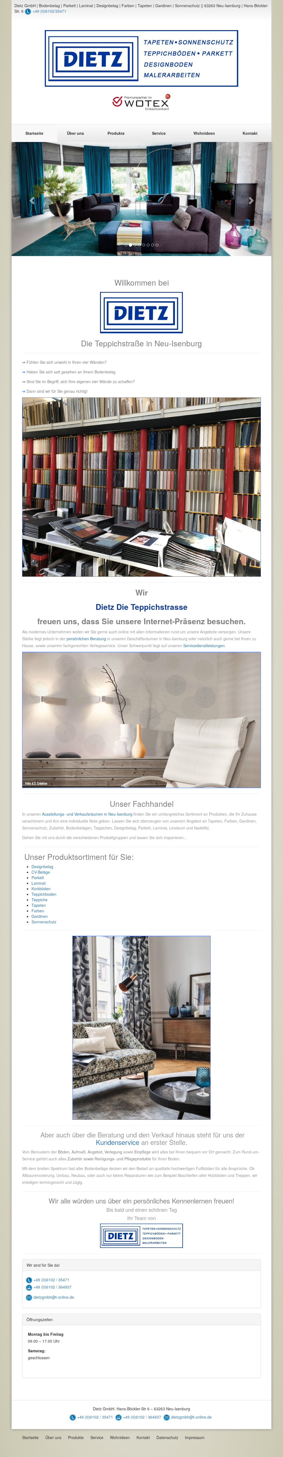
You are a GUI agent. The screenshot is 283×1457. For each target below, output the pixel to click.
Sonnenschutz (44, 921)
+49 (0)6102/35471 (49, 11)
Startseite (34, 133)
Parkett (38, 877)
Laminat (39, 883)
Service (159, 133)
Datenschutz (167, 1437)
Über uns (75, 133)
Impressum (195, 1437)
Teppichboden (44, 894)
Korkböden (41, 888)
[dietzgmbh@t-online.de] (29, 1297)
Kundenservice (117, 1142)
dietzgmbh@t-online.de (53, 1297)
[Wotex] (141, 102)
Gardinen (40, 916)
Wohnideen (204, 133)
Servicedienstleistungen (204, 645)
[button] (31, 199)
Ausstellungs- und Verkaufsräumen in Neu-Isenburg (86, 814)
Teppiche (40, 899)
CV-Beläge (41, 872)
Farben (38, 910)
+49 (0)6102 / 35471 (51, 1279)
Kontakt (250, 133)
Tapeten (39, 905)
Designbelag (42, 866)
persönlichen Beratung (86, 638)
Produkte (116, 133)
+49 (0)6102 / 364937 (52, 1287)
